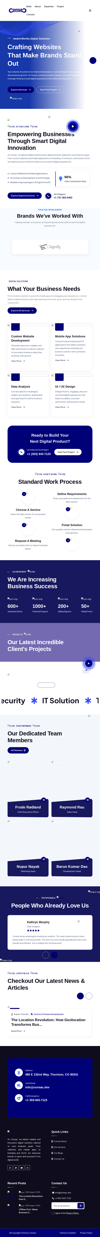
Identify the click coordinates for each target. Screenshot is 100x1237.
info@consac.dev (37, 1087)
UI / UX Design (65, 386)
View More (16, 361)
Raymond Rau (72, 807)
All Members (17, 750)
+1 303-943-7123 (36, 1100)
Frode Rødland (28, 807)
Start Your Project (48, 89)
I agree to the (67, 1213)
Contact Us (59, 1159)
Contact (30, 14)
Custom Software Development (49, 1014)
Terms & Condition (68, 1233)
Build (28, 6)
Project (60, 6)
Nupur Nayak (28, 867)
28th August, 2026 (32, 1192)
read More (16, 1031)
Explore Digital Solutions (23, 195)
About (38, 6)
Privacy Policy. (72, 1213)
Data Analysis (20, 386)
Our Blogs (58, 1153)
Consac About (60, 1141)
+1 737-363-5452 (63, 197)
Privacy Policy (86, 1233)
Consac (32, 1233)
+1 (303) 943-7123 (39, 454)
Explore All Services (20, 310)
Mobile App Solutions (70, 336)
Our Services (59, 1147)
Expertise (49, 6)
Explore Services (19, 89)
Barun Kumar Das (72, 867)
